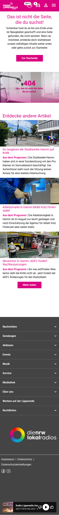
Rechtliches (9, 410)
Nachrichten (10, 326)
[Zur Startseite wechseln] (10, 5)
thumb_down (40, 507)
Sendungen (9, 336)
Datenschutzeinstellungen (16, 464)
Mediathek (9, 382)
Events (6, 354)
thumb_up (52, 507)
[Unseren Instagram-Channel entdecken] (8, 471)
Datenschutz (25, 459)
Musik (6, 363)
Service (7, 373)
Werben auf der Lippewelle (18, 401)
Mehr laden (29, 284)
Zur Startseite (29, 58)
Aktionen (8, 345)
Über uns (8, 391)
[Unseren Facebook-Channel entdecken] (3, 471)
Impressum (7, 459)
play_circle (46, 507)
